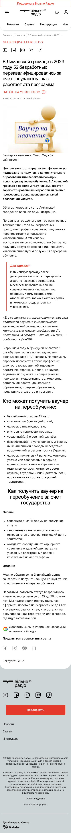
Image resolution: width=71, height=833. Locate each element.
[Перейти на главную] (33, 12)
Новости (13, 24)
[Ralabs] (15, 826)
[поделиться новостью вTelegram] (14, 648)
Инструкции (48, 24)
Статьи (29, 24)
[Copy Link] (34, 648)
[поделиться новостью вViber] (24, 648)
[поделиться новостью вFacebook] (5, 648)
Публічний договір (35, 798)
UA (57, 12)
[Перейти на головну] (17, 681)
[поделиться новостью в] (5, 50)
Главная (7, 35)
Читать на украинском (21, 92)
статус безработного (49, 592)
